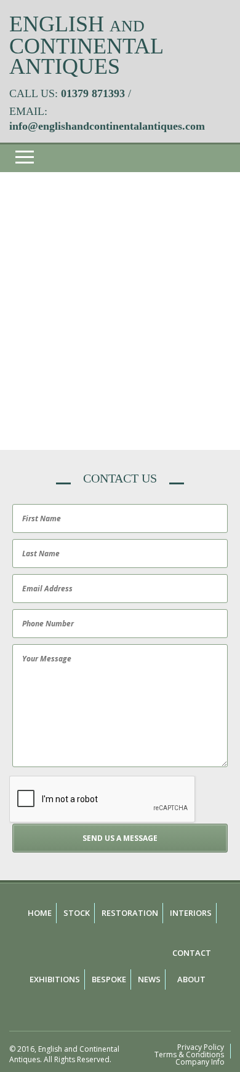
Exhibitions (55, 979)
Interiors (191, 912)
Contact (191, 952)
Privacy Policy (200, 1047)
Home (40, 912)
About (191, 979)
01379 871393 (93, 93)
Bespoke (109, 979)
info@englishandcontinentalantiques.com (107, 126)
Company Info (200, 1062)
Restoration (130, 912)
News (149, 979)
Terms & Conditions (189, 1054)
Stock (76, 912)
